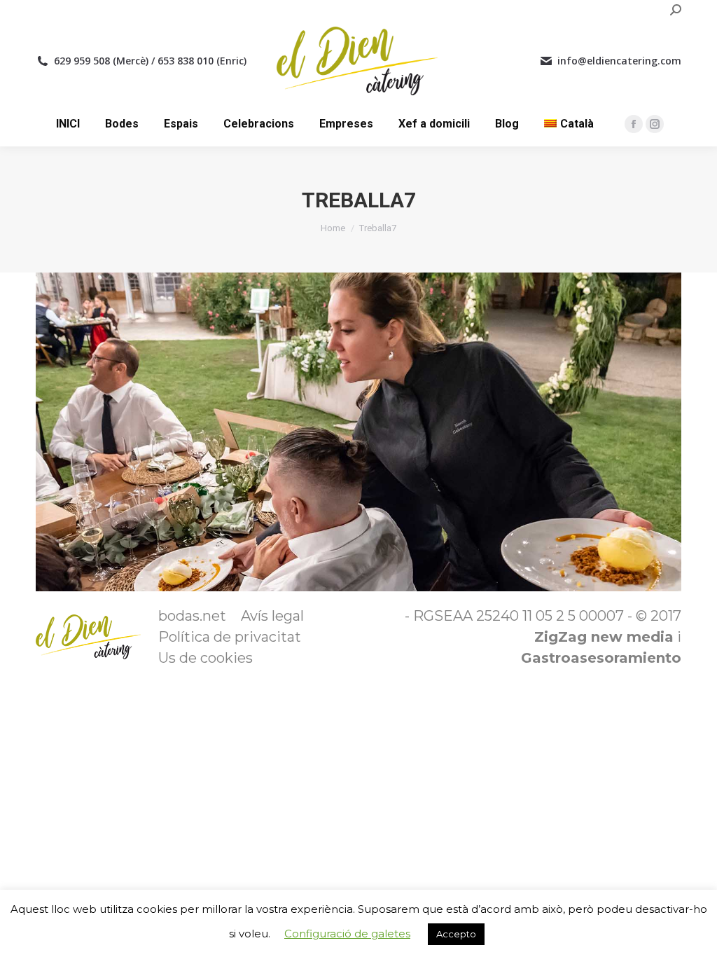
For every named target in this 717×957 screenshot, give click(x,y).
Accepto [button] (456, 933)
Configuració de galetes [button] (347, 933)
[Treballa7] (358, 432)
